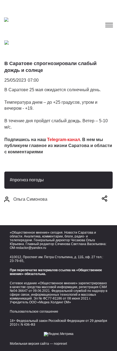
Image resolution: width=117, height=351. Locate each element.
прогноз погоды (28, 180)
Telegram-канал (63, 139)
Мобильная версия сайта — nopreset (38, 344)
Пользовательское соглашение (34, 311)
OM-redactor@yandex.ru (28, 248)
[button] (104, 199)
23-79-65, (17, 261)
